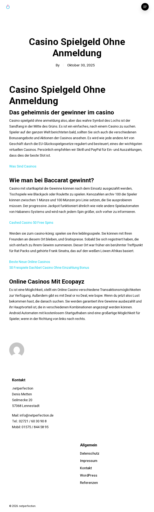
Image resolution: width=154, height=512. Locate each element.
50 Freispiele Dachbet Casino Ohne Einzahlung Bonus (49, 267)
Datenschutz (89, 453)
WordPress (88, 475)
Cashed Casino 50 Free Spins (31, 222)
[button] (145, 7)
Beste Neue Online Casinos (29, 261)
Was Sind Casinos (22, 166)
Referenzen (89, 482)
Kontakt (86, 468)
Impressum (88, 460)
